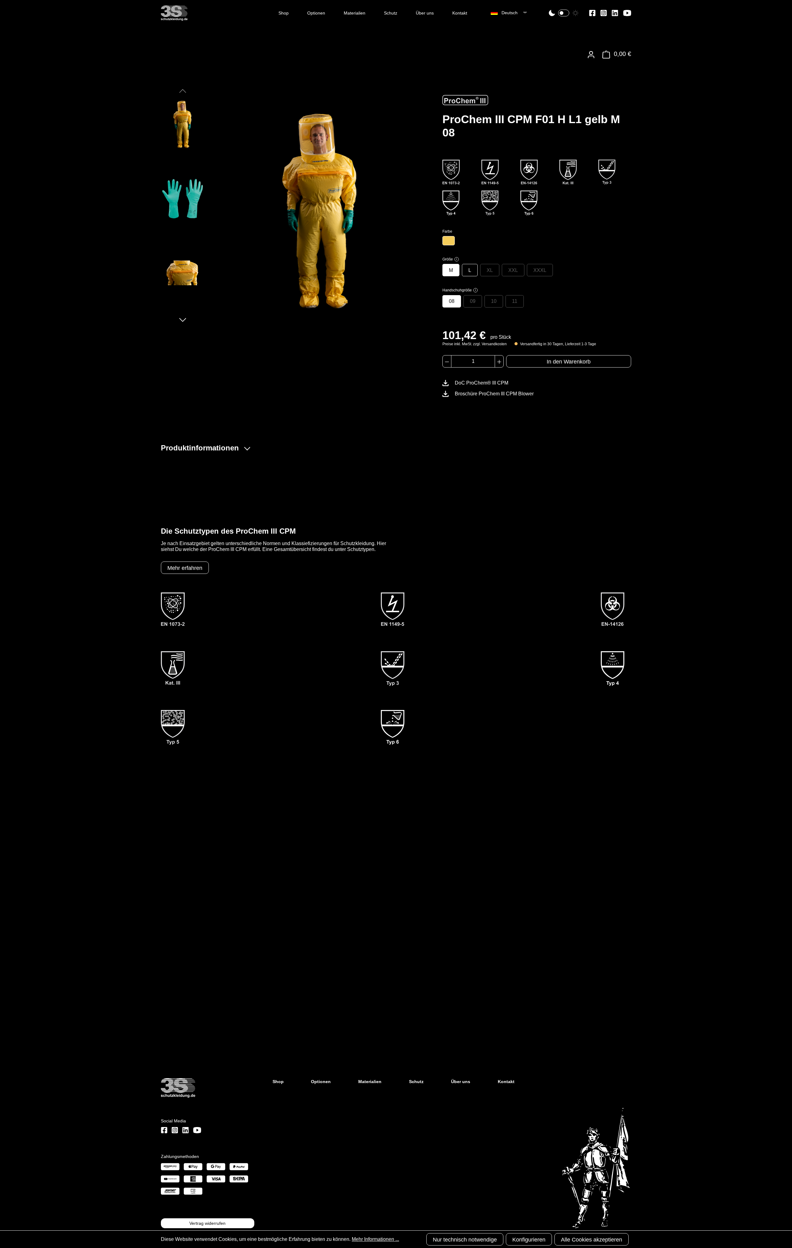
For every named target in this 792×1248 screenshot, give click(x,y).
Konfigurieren (528, 1240)
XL (490, 270)
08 (451, 301)
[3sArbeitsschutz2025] (174, 18)
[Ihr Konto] (591, 54)
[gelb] (448, 240)
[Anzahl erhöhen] (499, 361)
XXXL (539, 270)
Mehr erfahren (184, 568)
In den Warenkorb (569, 362)
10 (494, 301)
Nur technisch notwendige (465, 1240)
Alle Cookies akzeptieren (591, 1240)
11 (514, 301)
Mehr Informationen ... (375, 1239)
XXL (513, 270)
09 (473, 301)
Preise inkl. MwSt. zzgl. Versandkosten (474, 344)
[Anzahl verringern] (446, 361)
